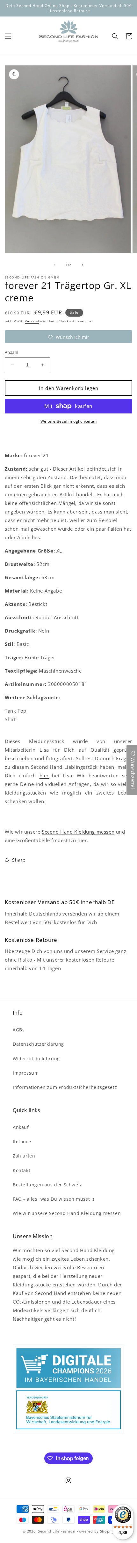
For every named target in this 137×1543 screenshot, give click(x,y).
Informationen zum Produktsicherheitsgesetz (65, 1087)
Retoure (22, 1141)
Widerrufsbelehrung (36, 1059)
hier (44, 775)
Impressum (26, 1073)
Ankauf (21, 1127)
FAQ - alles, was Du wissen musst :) (53, 1199)
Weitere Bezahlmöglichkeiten (68, 421)
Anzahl (11, 352)
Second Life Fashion (56, 1531)
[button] (8, 36)
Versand (32, 321)
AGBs (19, 1030)
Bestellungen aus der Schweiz (47, 1185)
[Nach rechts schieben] (83, 265)
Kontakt (21, 1170)
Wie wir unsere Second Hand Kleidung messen (67, 1213)
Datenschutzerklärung (38, 1044)
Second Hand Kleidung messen (78, 832)
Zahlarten (24, 1156)
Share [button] (18, 860)
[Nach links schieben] (54, 265)
